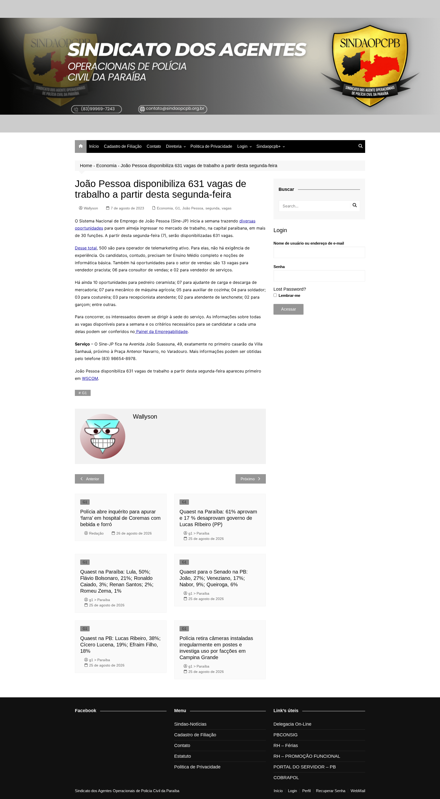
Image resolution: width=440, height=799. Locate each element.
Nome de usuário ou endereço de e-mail (308, 243)
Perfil (306, 791)
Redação (96, 533)
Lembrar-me (289, 295)
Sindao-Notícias (190, 724)
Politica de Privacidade (211, 146)
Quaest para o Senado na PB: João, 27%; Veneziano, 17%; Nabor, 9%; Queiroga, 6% (214, 578)
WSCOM (90, 378)
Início (94, 146)
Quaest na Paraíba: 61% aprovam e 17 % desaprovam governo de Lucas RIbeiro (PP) (218, 518)
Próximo (248, 479)
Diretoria (174, 146)
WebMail (358, 791)
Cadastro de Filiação (123, 146)
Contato (154, 146)
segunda (212, 208)
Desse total (86, 247)
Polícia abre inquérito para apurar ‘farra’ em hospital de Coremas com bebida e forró (120, 518)
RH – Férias (285, 745)
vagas (226, 208)
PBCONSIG (285, 734)
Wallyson (91, 208)
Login (242, 146)
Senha (279, 266)
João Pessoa (192, 208)
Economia (106, 165)
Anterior (92, 479)
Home (86, 165)
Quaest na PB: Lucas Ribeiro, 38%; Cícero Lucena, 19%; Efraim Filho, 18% (120, 644)
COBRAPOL (286, 777)
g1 (84, 393)
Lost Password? (289, 289)
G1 (177, 208)
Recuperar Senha (330, 791)
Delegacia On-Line (292, 724)
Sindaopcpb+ (268, 146)
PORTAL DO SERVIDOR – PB (304, 766)
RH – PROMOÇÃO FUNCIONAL (306, 756)
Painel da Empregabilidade (161, 331)
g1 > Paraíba (198, 533)
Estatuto (182, 756)
